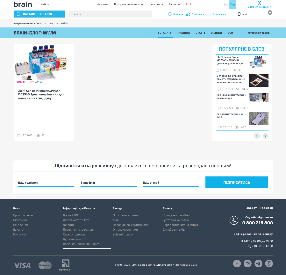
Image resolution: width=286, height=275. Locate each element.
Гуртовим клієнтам (176, 220)
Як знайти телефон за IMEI (230, 115)
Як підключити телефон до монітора (231, 96)
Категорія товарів (258, 32)
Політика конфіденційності (81, 244)
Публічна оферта (74, 239)
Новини (184, 32)
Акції (116, 220)
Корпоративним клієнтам (180, 225)
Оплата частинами (125, 229)
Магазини (102, 4)
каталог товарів (37, 14)
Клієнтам (154, 4)
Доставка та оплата (76, 220)
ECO (230, 32)
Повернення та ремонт (78, 229)
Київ (43, 4)
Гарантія (69, 225)
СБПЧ (30, 81)
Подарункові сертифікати (130, 225)
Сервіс (172, 4)
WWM (38, 81)
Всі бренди (20, 225)
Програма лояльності (126, 4)
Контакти (19, 234)
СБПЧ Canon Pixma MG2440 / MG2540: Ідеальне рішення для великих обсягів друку (41, 94)
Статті (200, 32)
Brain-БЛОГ (71, 215)
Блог (51, 23)
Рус (226, 4)
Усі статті (165, 32)
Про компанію (23, 215)
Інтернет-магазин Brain (28, 23)
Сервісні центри (74, 234)
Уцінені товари (123, 234)
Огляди (216, 32)
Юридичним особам (176, 215)
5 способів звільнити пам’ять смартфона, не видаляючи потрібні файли (231, 79)
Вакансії (18, 229)
